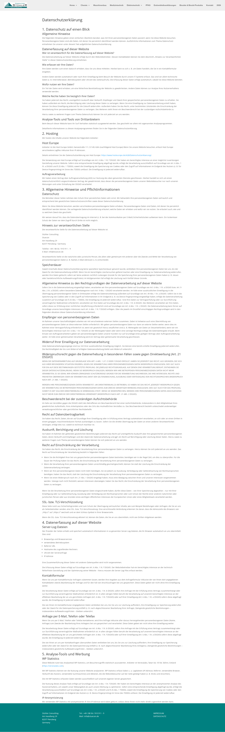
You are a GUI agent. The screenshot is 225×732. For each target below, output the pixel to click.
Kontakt (209, 5)
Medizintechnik (116, 5)
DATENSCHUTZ (159, 716)
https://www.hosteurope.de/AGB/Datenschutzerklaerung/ (126, 155)
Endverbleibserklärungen (165, 5)
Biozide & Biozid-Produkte (191, 5)
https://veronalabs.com (53, 666)
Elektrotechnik (133, 5)
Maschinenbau (100, 5)
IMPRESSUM (158, 713)
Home (72, 5)
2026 (219, 5)
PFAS (148, 5)
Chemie (84, 5)
